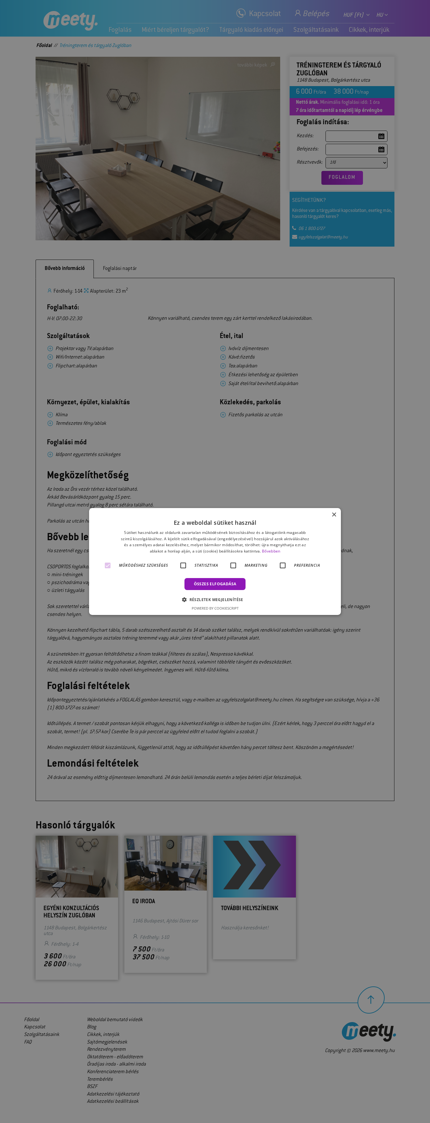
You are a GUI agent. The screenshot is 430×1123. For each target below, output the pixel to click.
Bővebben (271, 551)
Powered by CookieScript (215, 608)
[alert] (215, 561)
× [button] (333, 514)
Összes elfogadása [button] (215, 584)
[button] (215, 599)
